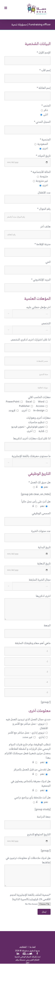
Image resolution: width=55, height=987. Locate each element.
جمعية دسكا (27, 953)
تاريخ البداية (44, 547)
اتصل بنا (32, 947)
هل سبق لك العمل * (40, 482)
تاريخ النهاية (44, 563)
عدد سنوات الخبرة (41, 531)
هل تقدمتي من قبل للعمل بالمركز (32, 769)
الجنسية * (45, 139)
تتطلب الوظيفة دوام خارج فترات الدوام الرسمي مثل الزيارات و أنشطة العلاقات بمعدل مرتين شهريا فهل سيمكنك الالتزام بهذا (28, 751)
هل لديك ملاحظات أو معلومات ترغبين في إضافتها (28, 860)
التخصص (46, 323)
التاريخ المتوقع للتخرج (39, 834)
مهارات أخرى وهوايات (38, 417)
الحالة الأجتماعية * (41, 172)
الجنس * (46, 105)
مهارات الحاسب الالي (39, 397)
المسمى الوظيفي (41, 513)
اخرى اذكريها (43, 596)
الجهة (47, 625)
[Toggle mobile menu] (5, 7)
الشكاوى (23, 947)
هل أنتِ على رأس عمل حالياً (36, 501)
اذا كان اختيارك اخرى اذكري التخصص (31, 339)
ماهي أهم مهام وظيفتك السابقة (33, 643)
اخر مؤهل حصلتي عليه (38, 307)
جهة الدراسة (44, 816)
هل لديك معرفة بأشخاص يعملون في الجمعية (31, 783)
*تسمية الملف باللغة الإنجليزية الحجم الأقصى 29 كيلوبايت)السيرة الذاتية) (30, 896)
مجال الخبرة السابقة (40, 579)
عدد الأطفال (44, 192)
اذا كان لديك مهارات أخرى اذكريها (32, 438)
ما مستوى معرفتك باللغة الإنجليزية (31, 456)
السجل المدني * (42, 121)
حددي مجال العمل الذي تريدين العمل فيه (28, 719)
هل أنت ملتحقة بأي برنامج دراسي (32, 797)
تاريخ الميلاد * (43, 155)
